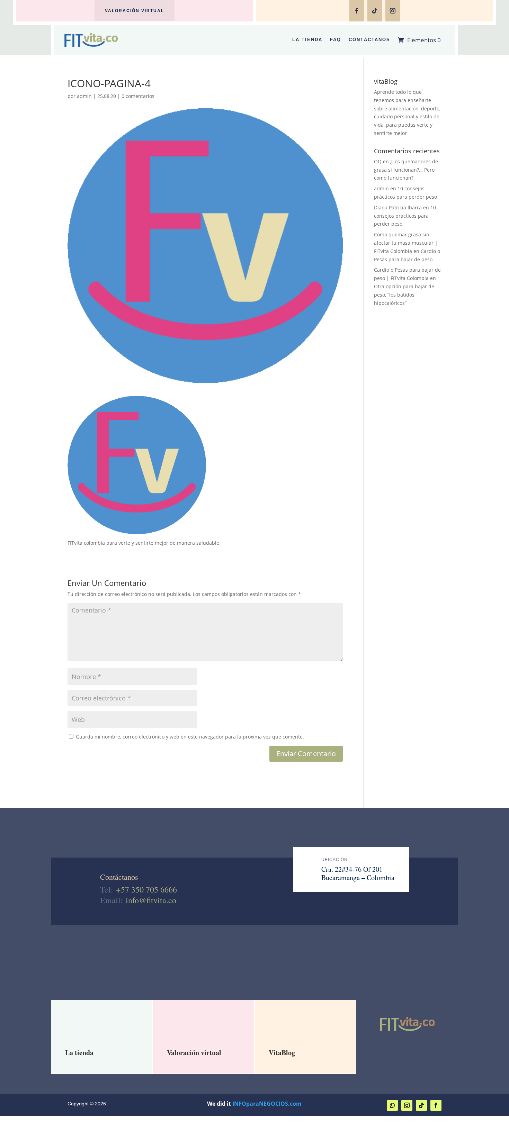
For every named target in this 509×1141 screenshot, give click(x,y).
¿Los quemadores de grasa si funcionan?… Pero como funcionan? (406, 169)
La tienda (79, 1053)
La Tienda (307, 39)
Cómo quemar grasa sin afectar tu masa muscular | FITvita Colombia (406, 242)
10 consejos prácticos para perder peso (405, 215)
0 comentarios (138, 96)
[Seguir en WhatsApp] (392, 1105)
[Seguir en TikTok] (374, 10)
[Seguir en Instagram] (392, 10)
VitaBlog (282, 1053)
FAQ (335, 39)
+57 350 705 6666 (146, 889)
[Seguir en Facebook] (356, 10)
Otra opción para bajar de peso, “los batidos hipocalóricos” (404, 294)
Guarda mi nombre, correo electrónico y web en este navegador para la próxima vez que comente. (190, 736)
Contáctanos (369, 39)
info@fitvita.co (151, 900)
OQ (378, 161)
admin (84, 96)
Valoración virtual (134, 10)
